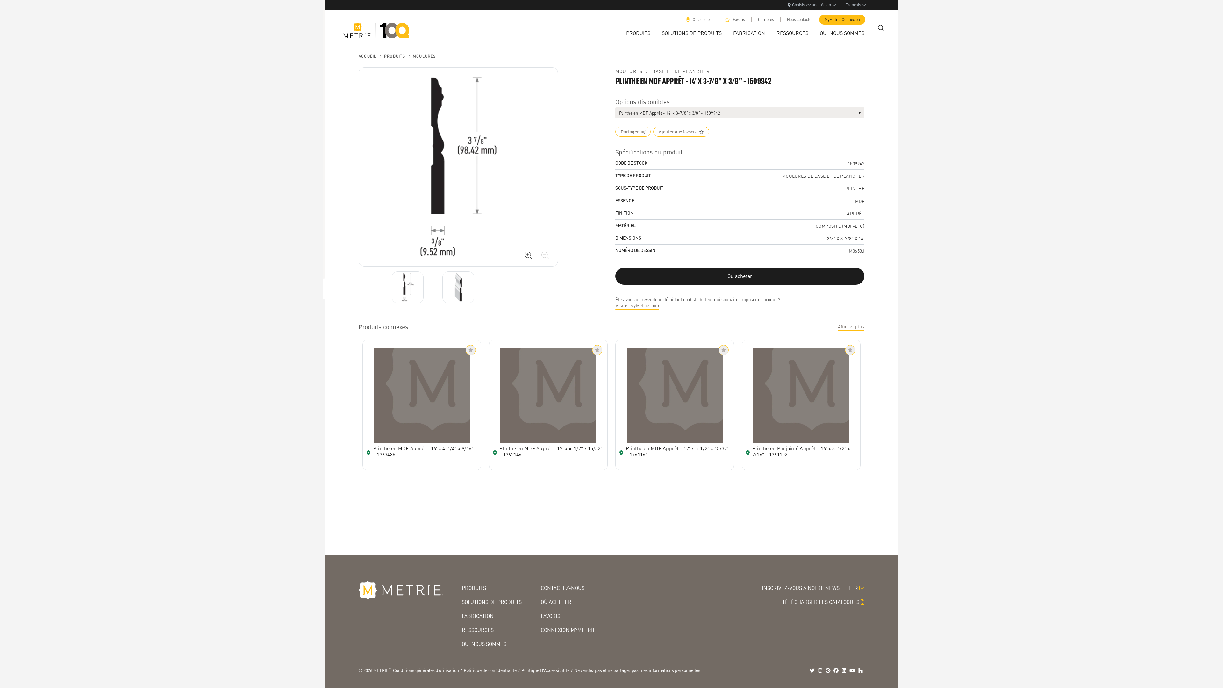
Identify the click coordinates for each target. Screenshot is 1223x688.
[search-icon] (881, 28)
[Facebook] (836, 670)
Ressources (478, 630)
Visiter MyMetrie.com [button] (637, 305)
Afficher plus (851, 326)
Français (853, 4)
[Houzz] (860, 670)
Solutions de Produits (492, 601)
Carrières (766, 19)
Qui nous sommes (484, 644)
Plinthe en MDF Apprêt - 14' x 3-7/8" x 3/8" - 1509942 (669, 113)
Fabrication (478, 616)
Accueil (367, 56)
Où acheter (702, 19)
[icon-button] (528, 255)
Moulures (424, 56)
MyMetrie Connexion (842, 19)
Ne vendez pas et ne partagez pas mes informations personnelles (637, 670)
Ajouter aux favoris (678, 131)
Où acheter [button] (740, 276)
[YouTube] (852, 670)
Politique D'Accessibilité (545, 670)
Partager (630, 131)
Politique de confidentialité (490, 670)
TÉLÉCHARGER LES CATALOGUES (820, 601)
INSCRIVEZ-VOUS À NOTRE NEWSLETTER (810, 587)
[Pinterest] (828, 670)
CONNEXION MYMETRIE (568, 630)
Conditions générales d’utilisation (426, 670)
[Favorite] (471, 350)
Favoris (739, 19)
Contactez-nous (562, 587)
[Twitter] (812, 670)
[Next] (408, 287)
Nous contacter (800, 19)
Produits (394, 56)
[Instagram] (820, 670)
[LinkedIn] (844, 670)
